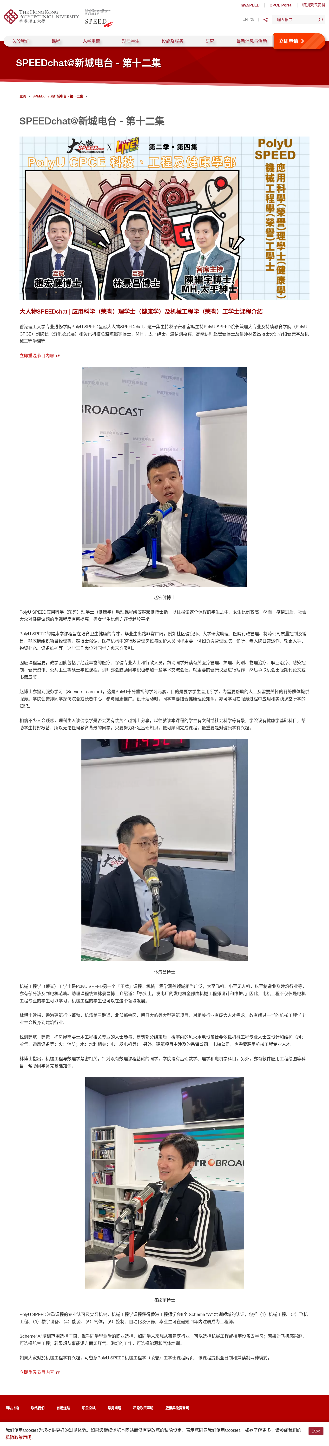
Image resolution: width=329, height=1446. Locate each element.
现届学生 (130, 41)
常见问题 (114, 1408)
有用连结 (63, 1408)
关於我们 (20, 41)
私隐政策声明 (143, 1408)
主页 (23, 96)
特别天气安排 (313, 5)
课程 (56, 41)
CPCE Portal (281, 5)
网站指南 (12, 1408)
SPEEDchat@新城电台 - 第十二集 (58, 96)
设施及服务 (172, 41)
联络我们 (38, 1408)
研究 (209, 41)
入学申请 (91, 41)
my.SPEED (250, 5)
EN (245, 19)
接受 (316, 1430)
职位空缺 (89, 1408)
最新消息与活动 (252, 41)
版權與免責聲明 (177, 1408)
